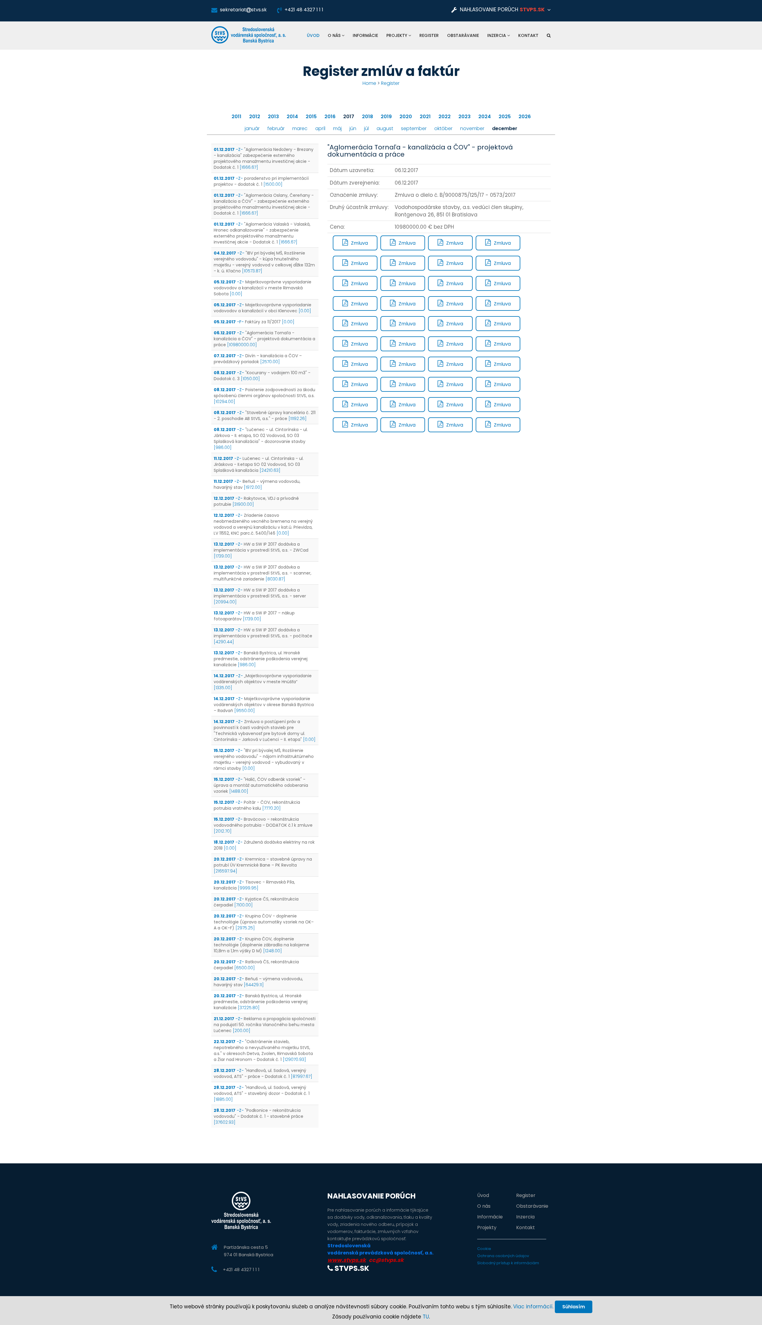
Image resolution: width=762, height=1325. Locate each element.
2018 (367, 116)
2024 (484, 116)
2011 (236, 116)
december (504, 128)
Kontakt (528, 35)
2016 (329, 116)
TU (426, 1316)
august (385, 128)
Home (369, 83)
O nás (335, 35)
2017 (348, 116)
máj (337, 128)
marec (299, 128)
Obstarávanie (463, 35)
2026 (525, 116)
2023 (464, 116)
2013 (273, 116)
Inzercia (497, 35)
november (472, 128)
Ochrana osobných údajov (503, 1256)
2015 (311, 116)
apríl (320, 128)
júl (366, 128)
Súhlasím (573, 1306)
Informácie (365, 35)
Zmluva (359, 243)
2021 (425, 116)
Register (429, 35)
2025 (505, 116)
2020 (405, 116)
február (276, 128)
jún (352, 128)
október (443, 128)
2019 (386, 116)
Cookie (484, 1248)
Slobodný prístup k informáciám (508, 1263)
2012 (254, 116)
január (252, 128)
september (414, 128)
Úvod (313, 35)
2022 (444, 116)
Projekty (397, 35)
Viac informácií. (533, 1306)
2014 (292, 116)
